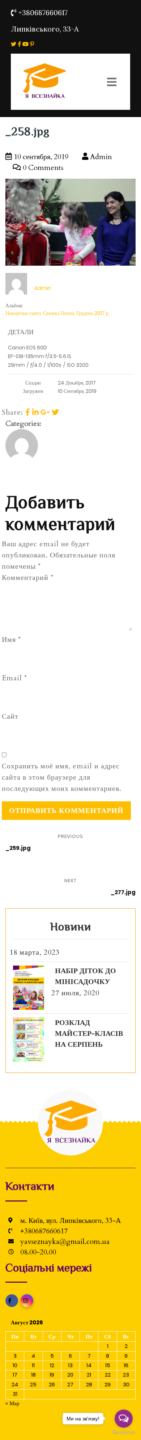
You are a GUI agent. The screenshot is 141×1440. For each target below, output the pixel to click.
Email (14, 678)
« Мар (12, 1403)
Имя (11, 639)
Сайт (10, 716)
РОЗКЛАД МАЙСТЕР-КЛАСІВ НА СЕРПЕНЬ (89, 1033)
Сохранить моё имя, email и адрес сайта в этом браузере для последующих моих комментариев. (61, 777)
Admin (100, 157)
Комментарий (28, 577)
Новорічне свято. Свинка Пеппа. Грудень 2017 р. (57, 313)
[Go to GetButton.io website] (123, 1432)
